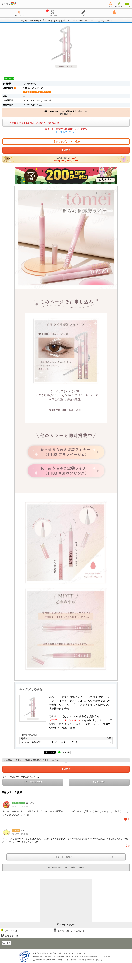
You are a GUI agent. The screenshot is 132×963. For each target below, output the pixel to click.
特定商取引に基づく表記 (58, 953)
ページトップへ (67, 924)
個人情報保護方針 (92, 956)
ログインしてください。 (66, 132)
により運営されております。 (85, 960)
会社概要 (45, 953)
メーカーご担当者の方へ (77, 953)
